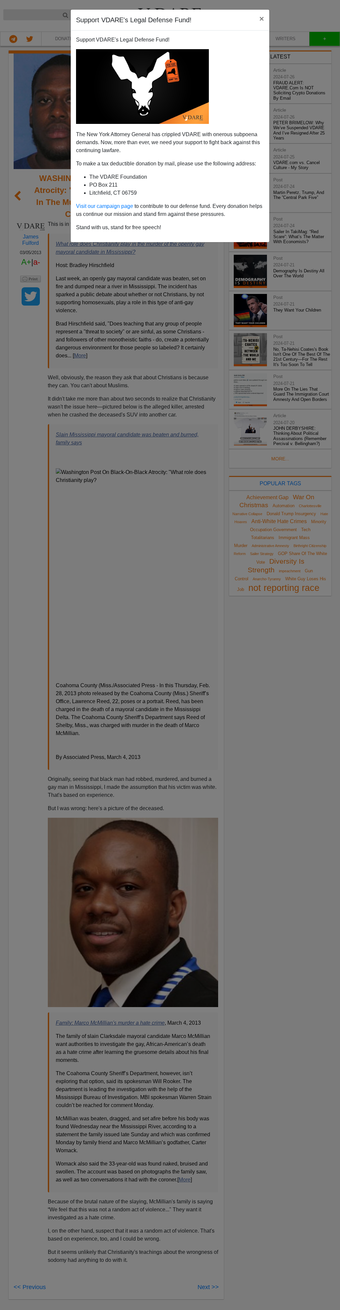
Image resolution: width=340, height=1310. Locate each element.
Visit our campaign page (104, 206)
